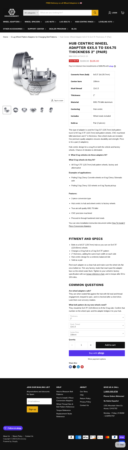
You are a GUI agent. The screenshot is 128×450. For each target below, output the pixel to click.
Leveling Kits (106, 22)
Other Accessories (13, 29)
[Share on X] (74, 366)
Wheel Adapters (11, 22)
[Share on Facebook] (70, 366)
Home (5, 37)
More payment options (97, 359)
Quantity (72, 340)
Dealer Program (58, 29)
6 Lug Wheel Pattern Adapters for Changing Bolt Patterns (34, 37)
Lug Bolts (65, 22)
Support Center (36, 29)
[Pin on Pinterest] (82, 366)
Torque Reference (63, 410)
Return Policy (85, 398)
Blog (74, 29)
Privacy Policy (85, 402)
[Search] (95, 13)
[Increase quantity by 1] (91, 345)
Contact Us (84, 405)
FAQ (82, 395)
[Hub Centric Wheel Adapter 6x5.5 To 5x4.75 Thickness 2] (7, 110)
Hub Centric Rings (84, 22)
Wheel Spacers (32, 22)
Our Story (84, 392)
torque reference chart (95, 274)
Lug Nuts (50, 22)
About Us (6, 436)
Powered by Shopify (10, 441)
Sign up (32, 409)
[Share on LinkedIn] (78, 366)
